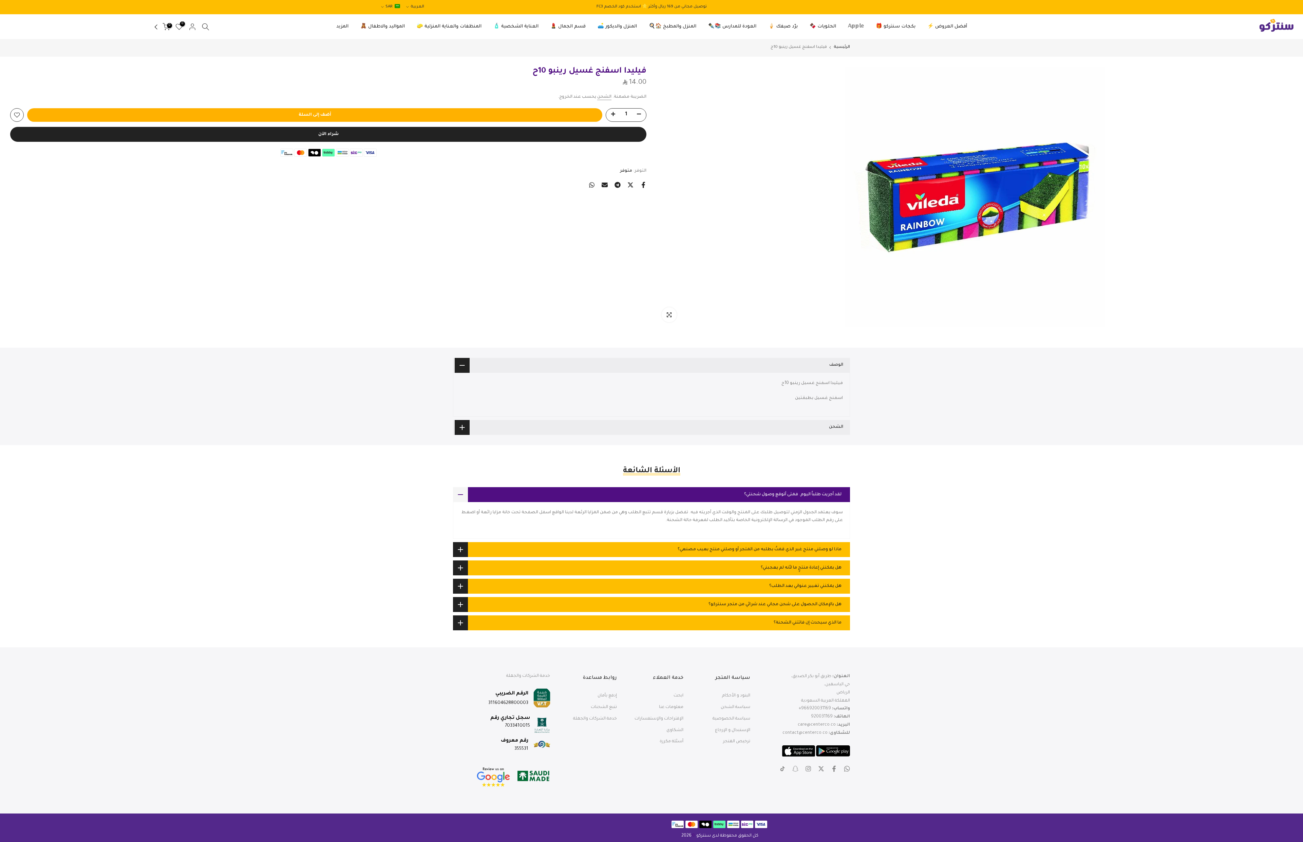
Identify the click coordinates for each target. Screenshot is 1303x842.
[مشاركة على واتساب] (592, 185)
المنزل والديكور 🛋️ (617, 26)
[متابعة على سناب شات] (795, 769)
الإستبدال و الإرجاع (732, 730)
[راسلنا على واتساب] (847, 769)
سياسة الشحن (735, 707)
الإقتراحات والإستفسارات (659, 718)
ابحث (678, 695)
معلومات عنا (671, 707)
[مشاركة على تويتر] (630, 185)
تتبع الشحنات (604, 707)
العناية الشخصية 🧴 (516, 26)
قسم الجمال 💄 (568, 26)
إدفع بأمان (607, 695)
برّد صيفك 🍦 (783, 26)
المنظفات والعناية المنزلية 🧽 (449, 26)
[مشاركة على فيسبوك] (643, 185)
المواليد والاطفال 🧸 (382, 26)
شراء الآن (328, 134)
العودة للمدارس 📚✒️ (732, 26)
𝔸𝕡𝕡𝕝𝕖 (856, 26)
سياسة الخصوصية (731, 718)
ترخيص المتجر (736, 741)
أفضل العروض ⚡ (947, 26)
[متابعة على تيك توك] (782, 769)
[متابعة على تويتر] (821, 769)
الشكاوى (674, 730)
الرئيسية (842, 47)
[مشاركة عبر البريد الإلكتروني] (605, 185)
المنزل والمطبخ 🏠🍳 (672, 26)
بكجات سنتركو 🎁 (895, 26)
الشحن (604, 97)
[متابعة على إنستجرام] (808, 769)
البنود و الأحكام (736, 695)
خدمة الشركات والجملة (595, 718)
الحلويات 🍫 (823, 26)
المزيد (342, 26)
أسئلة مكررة (671, 741)
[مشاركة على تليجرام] (618, 185)
